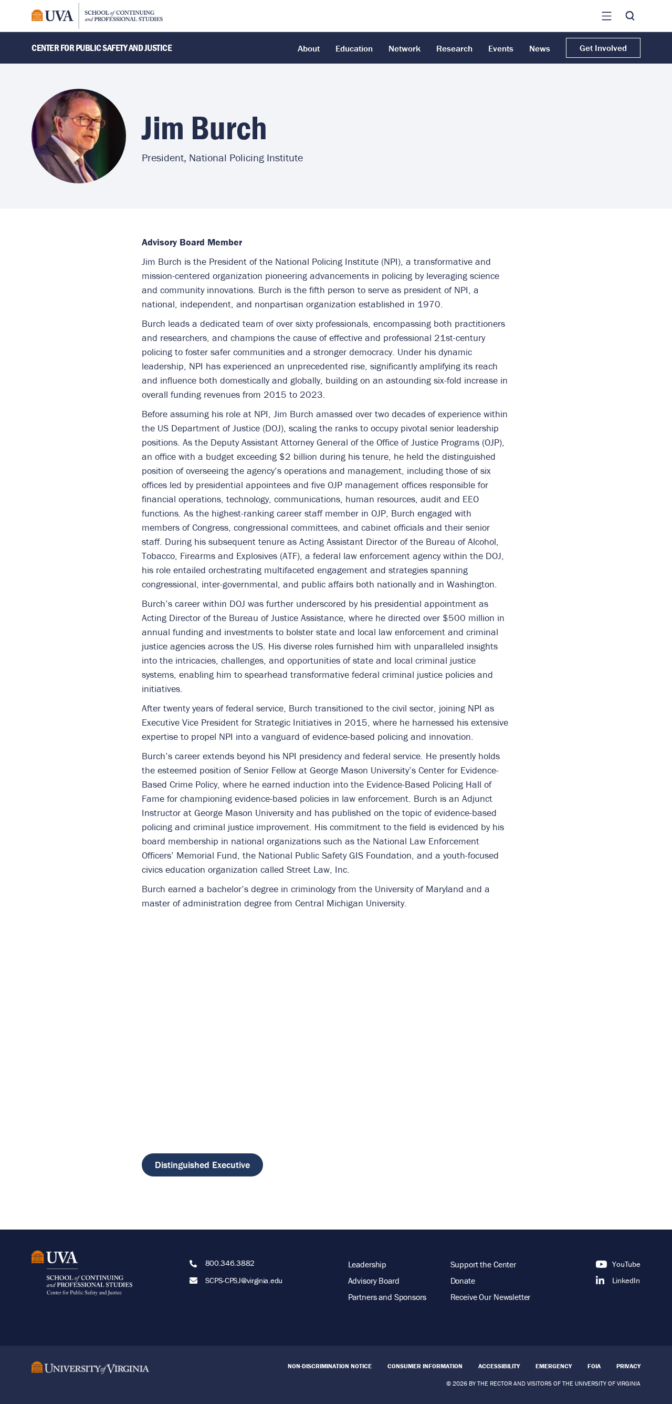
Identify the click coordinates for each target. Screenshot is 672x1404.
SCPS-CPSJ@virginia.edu (243, 1280)
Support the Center (483, 1264)
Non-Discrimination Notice (330, 1366)
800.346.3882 (230, 1263)
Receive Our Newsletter (490, 1297)
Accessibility (499, 1366)
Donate (462, 1280)
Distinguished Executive (202, 1165)
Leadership (367, 1264)
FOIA (594, 1366)
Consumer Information (425, 1366)
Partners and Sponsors (387, 1297)
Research (454, 48)
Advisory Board (374, 1280)
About (309, 48)
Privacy (628, 1366)
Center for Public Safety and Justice (102, 48)
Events (500, 48)
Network (404, 48)
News (539, 48)
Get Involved (603, 48)
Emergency (554, 1366)
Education (354, 48)
